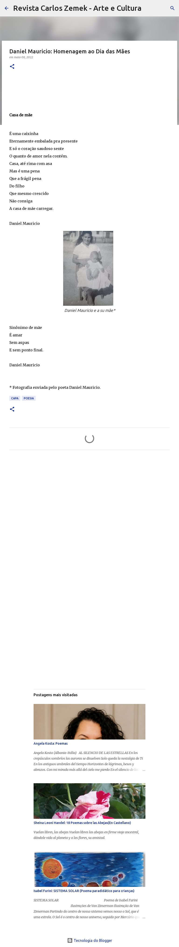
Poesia (29, 398)
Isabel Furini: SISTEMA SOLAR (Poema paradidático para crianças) (84, 891)
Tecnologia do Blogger (92, 940)
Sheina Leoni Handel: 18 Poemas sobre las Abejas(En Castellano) (82, 823)
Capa (14, 398)
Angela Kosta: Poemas (51, 743)
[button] (12, 67)
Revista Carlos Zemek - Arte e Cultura (77, 8)
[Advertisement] (89, 497)
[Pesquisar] (148, 8)
